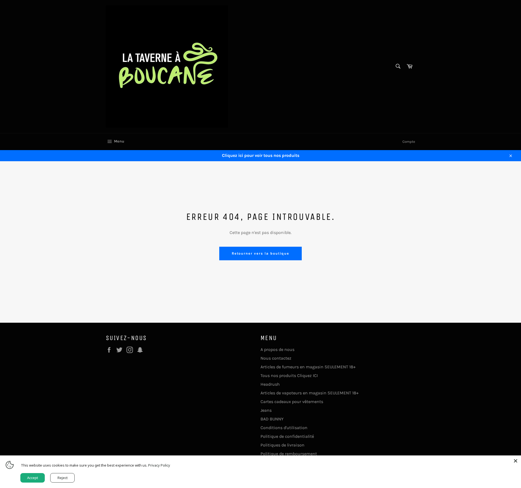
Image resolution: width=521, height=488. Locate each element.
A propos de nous (277, 349)
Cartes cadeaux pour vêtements (291, 401)
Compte (408, 142)
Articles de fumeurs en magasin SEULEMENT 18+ (307, 366)
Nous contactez (275, 358)
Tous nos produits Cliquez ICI (289, 375)
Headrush (270, 384)
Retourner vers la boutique (261, 253)
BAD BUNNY (272, 419)
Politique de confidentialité (287, 436)
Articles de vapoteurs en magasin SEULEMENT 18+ (309, 392)
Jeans (266, 410)
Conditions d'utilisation (283, 427)
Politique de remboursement (288, 453)
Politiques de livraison (282, 445)
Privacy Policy (159, 465)
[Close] (515, 461)
